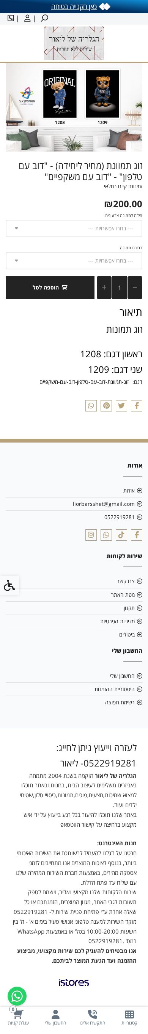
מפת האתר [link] (123, 594)
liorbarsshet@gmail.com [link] (104, 503)
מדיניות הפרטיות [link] (117, 621)
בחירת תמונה (131, 247)
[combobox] (74, 228)
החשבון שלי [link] (122, 675)
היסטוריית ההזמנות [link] (114, 689)
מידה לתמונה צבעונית (123, 215)
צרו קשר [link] (126, 581)
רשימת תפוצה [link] (120, 702)
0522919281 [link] (119, 517)
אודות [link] (129, 490)
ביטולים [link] (127, 634)
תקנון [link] (129, 608)
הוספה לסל (46, 287)
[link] (129, 1017)
